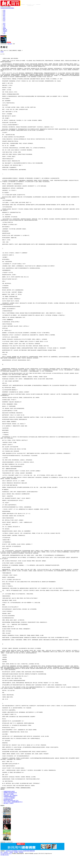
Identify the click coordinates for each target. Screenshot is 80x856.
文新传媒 (8, 850)
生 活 (4, 23)
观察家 (4, 28)
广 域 (4, 32)
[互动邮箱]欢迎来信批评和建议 (7, 8)
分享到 (2, 51)
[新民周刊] (10, 5)
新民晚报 (15, 850)
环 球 (4, 19)
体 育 (4, 18)
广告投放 (11, 852)
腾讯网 (27, 850)
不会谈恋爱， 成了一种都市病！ (11, 795)
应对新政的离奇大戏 (8, 799)
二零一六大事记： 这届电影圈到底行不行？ (13, 801)
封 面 (4, 10)
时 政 (4, 12)
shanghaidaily (20, 850)
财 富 (4, 15)
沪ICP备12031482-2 (4, 854)
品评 (11, 43)
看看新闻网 (32, 850)
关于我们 (16, 852)
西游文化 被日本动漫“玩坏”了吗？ (11, 800)
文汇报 (11, 850)
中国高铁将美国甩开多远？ (10, 796)
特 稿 (4, 11)
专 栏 (4, 27)
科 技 (4, 20)
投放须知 (6, 852)
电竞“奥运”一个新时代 (8, 803)
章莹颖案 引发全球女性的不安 (10, 792)
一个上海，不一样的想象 (9, 797)
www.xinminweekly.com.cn (6, 853)
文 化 (4, 16)
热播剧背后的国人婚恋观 (9, 791)
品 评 (4, 24)
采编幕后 (5, 31)
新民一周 (5, 29)
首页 (9, 43)
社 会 (4, 14)
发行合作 (21, 852)
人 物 (4, 25)
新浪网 (24, 850)
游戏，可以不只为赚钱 (9, 794)
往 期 (4, 33)
